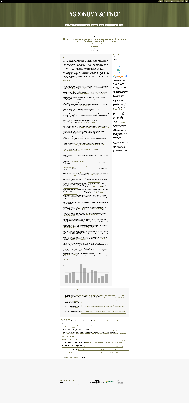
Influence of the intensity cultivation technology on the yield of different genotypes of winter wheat (104, 342)
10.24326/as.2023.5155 (118, 109)
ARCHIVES (101, 25)
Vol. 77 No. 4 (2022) (71, 28)
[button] (116, 66)
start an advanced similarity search (72, 357)
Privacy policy (167, 1)
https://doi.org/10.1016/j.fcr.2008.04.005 (95, 114)
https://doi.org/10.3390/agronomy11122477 (97, 83)
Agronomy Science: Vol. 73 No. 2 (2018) (71, 310)
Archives (66, 28)
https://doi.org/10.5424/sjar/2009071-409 (97, 192)
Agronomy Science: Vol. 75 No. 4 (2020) (71, 303)
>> (65, 314)
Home (62, 28)
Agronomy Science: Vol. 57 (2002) (118, 295)
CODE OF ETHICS (79, 25)
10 (67, 354)
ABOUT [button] (71, 25)
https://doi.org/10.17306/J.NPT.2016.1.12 (78, 161)
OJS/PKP (80, 384)
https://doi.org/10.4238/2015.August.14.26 (101, 93)
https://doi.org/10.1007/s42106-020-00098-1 (81, 144)
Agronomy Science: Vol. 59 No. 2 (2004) (69, 339)
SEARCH (121, 25)
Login (186, 1)
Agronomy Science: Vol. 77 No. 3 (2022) (70, 336)
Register (182, 1)
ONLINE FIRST (86, 25)
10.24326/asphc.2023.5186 (118, 152)
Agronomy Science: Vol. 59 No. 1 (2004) (69, 322)
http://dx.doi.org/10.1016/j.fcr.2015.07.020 (92, 222)
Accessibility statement (175, 1)
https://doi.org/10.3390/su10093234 (71, 88)
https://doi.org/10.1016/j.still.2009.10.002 (93, 174)
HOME (67, 25)
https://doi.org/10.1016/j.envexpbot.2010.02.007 (93, 214)
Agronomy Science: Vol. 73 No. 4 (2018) (117, 297)
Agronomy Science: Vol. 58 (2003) (119, 311)
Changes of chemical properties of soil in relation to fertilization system (108, 320)
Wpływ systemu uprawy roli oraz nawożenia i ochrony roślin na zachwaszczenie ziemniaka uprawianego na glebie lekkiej (93, 295)
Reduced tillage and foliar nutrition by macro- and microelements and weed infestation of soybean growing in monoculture (104, 337)
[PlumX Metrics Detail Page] (116, 158)
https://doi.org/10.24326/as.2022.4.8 (95, 48)
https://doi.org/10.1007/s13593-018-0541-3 (71, 227)
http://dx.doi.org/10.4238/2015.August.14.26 (86, 93)
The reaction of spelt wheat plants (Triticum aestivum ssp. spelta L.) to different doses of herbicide (97, 302)
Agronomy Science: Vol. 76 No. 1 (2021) (117, 340)
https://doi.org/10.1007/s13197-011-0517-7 (88, 234)
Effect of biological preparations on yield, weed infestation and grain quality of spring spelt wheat (97, 312)
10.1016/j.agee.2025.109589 (119, 97)
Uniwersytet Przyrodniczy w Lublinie (83, 381)
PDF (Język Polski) (94, 46)
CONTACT (115, 25)
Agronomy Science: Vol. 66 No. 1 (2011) (116, 305)
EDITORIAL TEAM (109, 25)
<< (60, 354)
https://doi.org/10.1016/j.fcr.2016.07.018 (85, 208)
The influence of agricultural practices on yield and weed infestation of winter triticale (85, 352)
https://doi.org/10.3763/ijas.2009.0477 (79, 172)
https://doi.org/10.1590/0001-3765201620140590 (89, 149)
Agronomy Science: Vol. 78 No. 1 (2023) (69, 348)
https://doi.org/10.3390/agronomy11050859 (95, 186)
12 (69, 354)
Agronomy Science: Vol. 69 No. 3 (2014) (69, 343)
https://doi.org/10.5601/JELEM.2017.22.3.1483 (82, 100)
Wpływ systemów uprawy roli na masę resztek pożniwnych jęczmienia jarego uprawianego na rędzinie (97, 311)
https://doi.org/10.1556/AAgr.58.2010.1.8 (88, 166)
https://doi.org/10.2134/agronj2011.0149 (87, 127)
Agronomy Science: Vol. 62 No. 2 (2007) (71, 307)
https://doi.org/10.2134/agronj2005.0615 (70, 91)
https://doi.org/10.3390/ (103, 238)
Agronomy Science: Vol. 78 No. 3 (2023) (71, 301)
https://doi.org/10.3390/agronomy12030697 (79, 239)
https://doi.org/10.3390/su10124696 (93, 210)
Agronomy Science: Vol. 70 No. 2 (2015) (69, 351)
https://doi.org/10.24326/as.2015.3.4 (70, 154)
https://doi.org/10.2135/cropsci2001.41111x (71, 254)
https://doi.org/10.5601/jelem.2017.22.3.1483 (98, 100)
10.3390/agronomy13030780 (119, 122)
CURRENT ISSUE (94, 25)
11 (68, 354)
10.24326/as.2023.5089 (118, 139)
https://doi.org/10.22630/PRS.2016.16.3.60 (82, 105)
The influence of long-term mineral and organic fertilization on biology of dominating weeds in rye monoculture (83, 330)
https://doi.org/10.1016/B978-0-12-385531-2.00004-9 (88, 122)
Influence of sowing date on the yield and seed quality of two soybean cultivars (93, 340)
